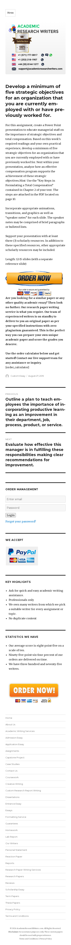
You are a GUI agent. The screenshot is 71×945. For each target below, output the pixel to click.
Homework (11, 830)
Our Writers (11, 843)
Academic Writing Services (20, 731)
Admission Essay (14, 737)
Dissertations (12, 797)
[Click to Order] (35, 283)
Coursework (12, 777)
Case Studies (12, 764)
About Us (10, 724)
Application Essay (14, 744)
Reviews (9, 883)
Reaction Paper (13, 856)
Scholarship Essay (15, 889)
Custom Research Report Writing (23, 790)
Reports (9, 863)
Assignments (12, 751)
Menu (10, 12)
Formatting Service (15, 817)
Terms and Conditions (17, 916)
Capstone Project (14, 757)
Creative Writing (14, 784)
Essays (8, 810)
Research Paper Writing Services (23, 869)
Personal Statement (16, 850)
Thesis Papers (12, 902)
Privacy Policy (12, 909)
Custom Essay (18, 376)
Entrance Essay (13, 803)
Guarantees (11, 823)
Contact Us (11, 770)
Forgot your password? (20, 521)
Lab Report (11, 836)
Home (8, 718)
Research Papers (14, 876)
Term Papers (12, 896)
